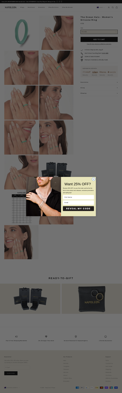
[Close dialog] (93, 179)
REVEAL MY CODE (78, 208)
